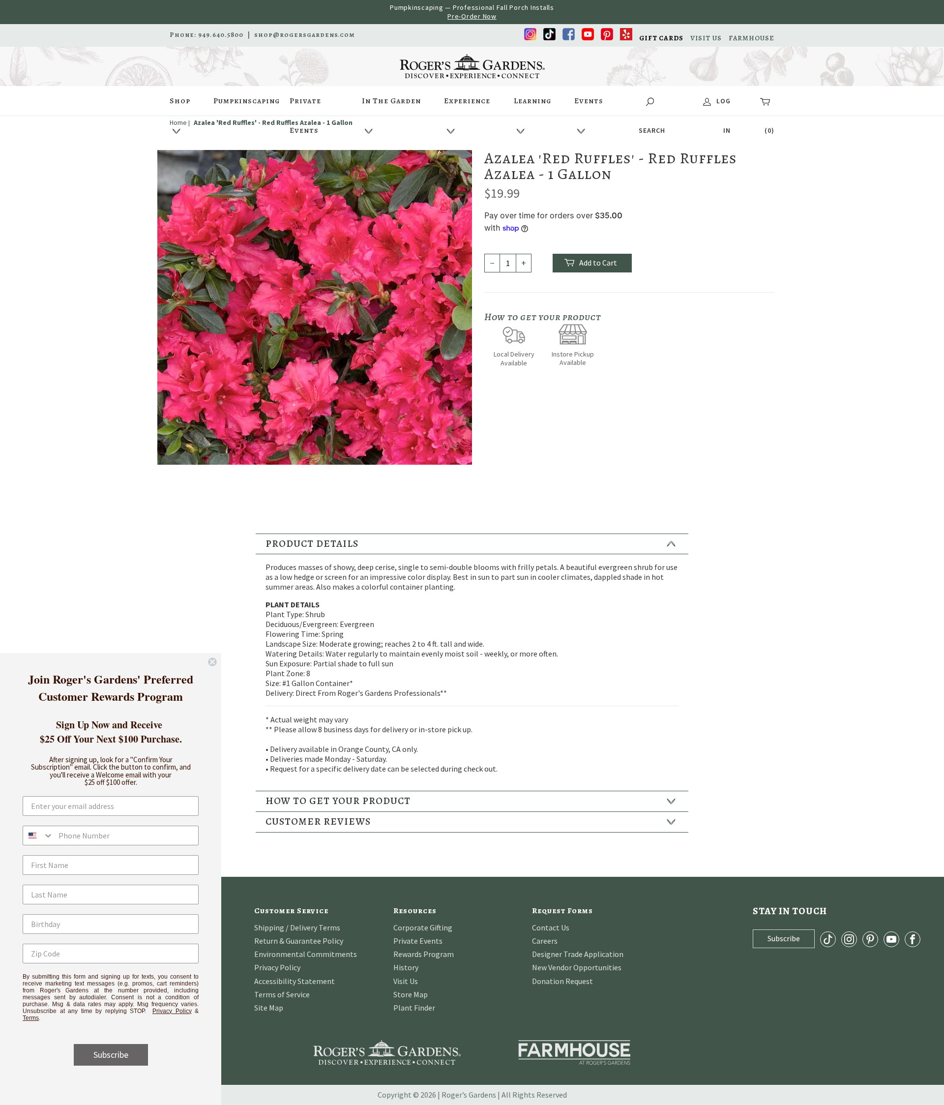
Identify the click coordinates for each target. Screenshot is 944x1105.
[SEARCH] (651, 101)
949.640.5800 (220, 34)
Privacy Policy (277, 967)
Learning (532, 100)
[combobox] (38, 835)
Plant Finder (414, 1008)
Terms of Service (282, 994)
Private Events (305, 105)
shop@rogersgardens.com (304, 34)
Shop (180, 100)
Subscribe (110, 1054)
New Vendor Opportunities (576, 967)
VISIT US (706, 38)
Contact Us (550, 927)
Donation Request (562, 981)
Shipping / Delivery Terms (297, 927)
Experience (467, 100)
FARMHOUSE (751, 38)
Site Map (268, 1008)
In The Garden (391, 100)
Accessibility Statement (294, 981)
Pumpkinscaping (246, 100)
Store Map (410, 994)
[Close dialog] (212, 662)
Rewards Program (423, 954)
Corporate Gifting (422, 927)
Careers (545, 941)
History (405, 967)
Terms (31, 1018)
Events (588, 100)
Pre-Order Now (472, 16)
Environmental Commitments (305, 954)
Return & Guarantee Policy (298, 941)
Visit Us (405, 981)
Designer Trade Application (577, 954)
